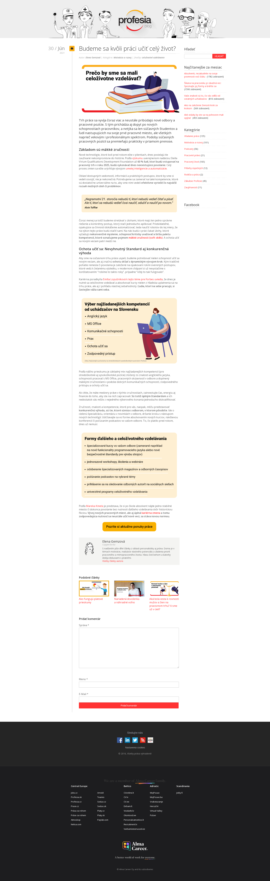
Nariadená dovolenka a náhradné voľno (126, 600)
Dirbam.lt (128, 806)
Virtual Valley (156, 810)
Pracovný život (191, 161)
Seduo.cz (101, 801)
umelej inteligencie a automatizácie (146, 168)
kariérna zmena (151, 513)
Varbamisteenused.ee (134, 828)
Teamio (100, 797)
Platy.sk (101, 815)
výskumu (137, 158)
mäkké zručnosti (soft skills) (146, 237)
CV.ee (126, 801)
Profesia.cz (76, 801)
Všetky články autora (112, 560)
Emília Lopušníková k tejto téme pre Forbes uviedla (133, 279)
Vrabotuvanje (156, 801)
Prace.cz (75, 806)
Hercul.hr (154, 806)
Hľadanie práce (191, 136)
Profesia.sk (76, 797)
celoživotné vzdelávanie (153, 57)
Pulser (153, 815)
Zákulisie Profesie (193, 180)
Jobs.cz (74, 792)
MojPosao (155, 792)
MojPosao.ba (156, 797)
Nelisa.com (76, 824)
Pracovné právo (192, 155)
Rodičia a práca (192, 174)
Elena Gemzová (93, 57)
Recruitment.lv (130, 824)
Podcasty (189, 148)
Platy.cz (101, 810)
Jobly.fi (179, 792)
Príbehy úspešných (193, 168)
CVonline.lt (129, 792)
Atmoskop (75, 819)
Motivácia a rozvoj (123, 57)
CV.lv (126, 797)
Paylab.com (102, 819)
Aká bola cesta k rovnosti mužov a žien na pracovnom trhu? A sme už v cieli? (164, 604)
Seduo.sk (101, 806)
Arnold (100, 792)
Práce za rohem (78, 815)
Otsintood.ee (130, 815)
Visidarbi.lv (129, 810)
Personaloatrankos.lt (134, 819)
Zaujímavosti (190, 187)
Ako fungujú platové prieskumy (91, 600)
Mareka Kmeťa (94, 506)
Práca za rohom (78, 810)
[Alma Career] (135, 846)
